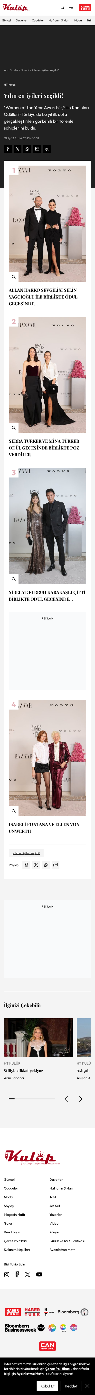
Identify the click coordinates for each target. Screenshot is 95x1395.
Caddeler (38, 20)
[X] (27, 1275)
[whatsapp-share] (27, 149)
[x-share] (17, 149)
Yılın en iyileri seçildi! (45, 70)
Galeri (25, 70)
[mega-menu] (71, 7)
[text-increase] (47, 149)
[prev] (67, 1099)
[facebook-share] (8, 149)
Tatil (89, 20)
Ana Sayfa (11, 70)
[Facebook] (17, 1275)
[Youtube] (39, 1275)
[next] (80, 1099)
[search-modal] (62, 7)
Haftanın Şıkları (59, 20)
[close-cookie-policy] (87, 1386)
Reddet (71, 1386)
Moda (78, 20)
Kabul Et (47, 1386)
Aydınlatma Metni (31, 1373)
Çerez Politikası (57, 1369)
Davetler (21, 20)
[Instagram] (7, 1275)
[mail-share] (37, 149)
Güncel (6, 20)
